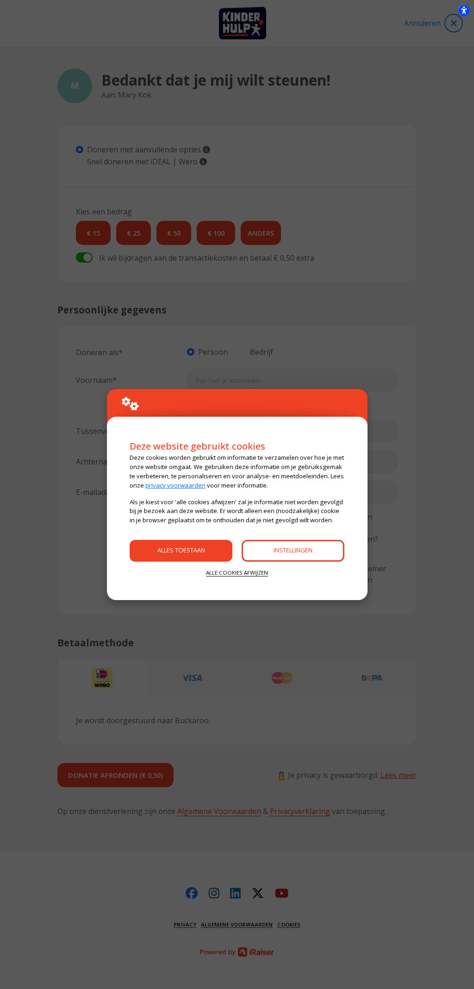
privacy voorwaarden (175, 485)
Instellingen (293, 550)
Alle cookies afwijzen (237, 572)
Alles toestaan (181, 550)
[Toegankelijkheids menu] (463, 10)
